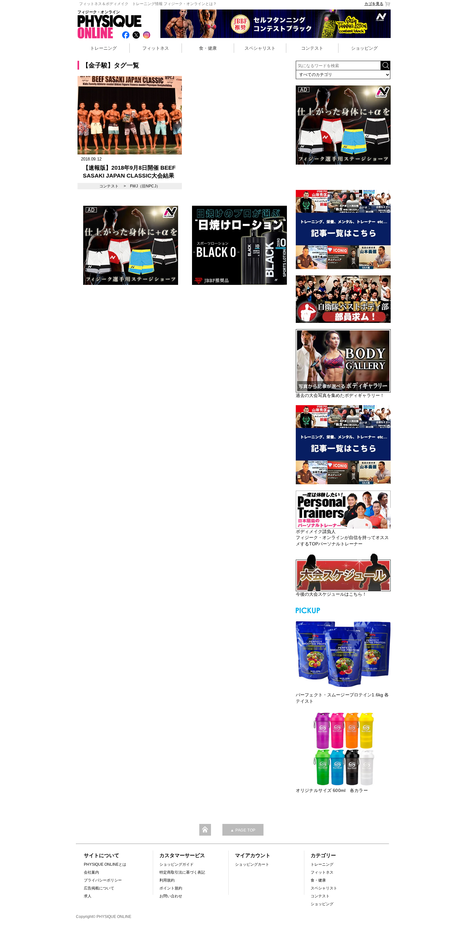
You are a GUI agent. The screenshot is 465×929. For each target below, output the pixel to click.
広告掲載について (99, 888)
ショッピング (364, 48)
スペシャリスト (260, 48)
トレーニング (103, 48)
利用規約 (167, 880)
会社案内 (91, 872)
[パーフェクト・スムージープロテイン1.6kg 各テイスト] (343, 653)
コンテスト (312, 48)
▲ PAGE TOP (243, 830)
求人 (87, 896)
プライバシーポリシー (103, 880)
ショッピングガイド (176, 864)
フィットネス (155, 48)
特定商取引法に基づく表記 (182, 872)
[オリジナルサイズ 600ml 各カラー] (343, 749)
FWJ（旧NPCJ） (145, 186)
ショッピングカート (252, 864)
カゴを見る (373, 4)
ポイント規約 (170, 888)
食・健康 (208, 48)
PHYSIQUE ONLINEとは (105, 864)
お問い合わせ (170, 896)
